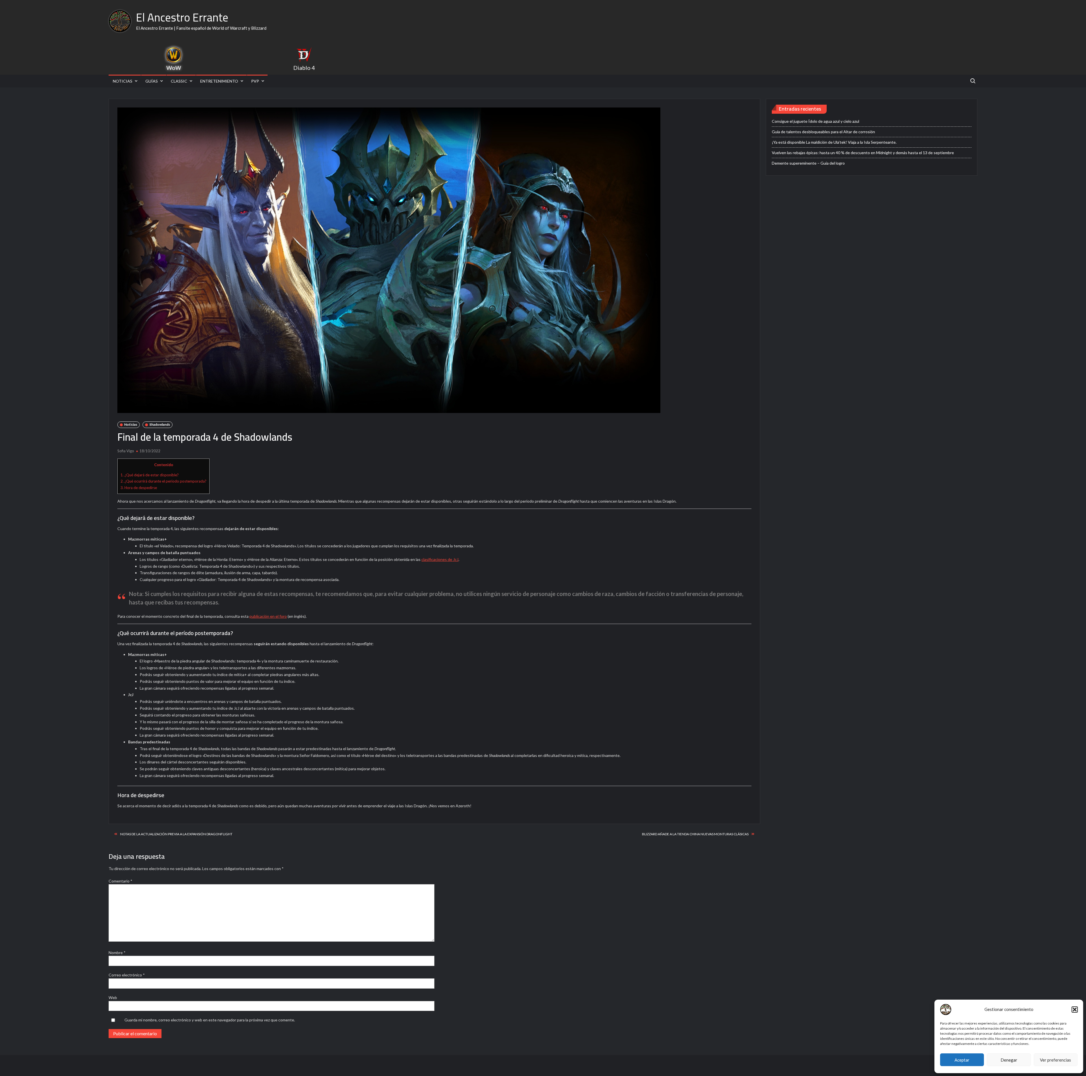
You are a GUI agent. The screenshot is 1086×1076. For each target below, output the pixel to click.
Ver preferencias (1055, 1059)
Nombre (117, 952)
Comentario (120, 881)
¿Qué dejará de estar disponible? (149, 475)
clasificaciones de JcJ (439, 559)
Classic (179, 81)
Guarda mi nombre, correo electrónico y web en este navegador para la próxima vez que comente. (209, 1019)
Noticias (122, 81)
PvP (255, 81)
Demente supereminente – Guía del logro (808, 163)
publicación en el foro (268, 616)
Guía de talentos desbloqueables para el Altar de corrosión (823, 131)
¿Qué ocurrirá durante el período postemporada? (163, 481)
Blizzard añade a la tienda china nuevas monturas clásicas (695, 834)
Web (113, 997)
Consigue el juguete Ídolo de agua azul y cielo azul (815, 121)
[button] (1075, 1009)
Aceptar (961, 1059)
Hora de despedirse (138, 487)
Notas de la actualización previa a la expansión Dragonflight (176, 834)
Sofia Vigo (125, 451)
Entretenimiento (219, 81)
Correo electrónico (127, 974)
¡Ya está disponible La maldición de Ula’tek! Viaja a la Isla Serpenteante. (834, 142)
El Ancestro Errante (182, 17)
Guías (151, 81)
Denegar (1009, 1059)
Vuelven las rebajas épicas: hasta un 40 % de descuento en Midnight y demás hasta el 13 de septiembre (863, 152)
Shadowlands (159, 424)
